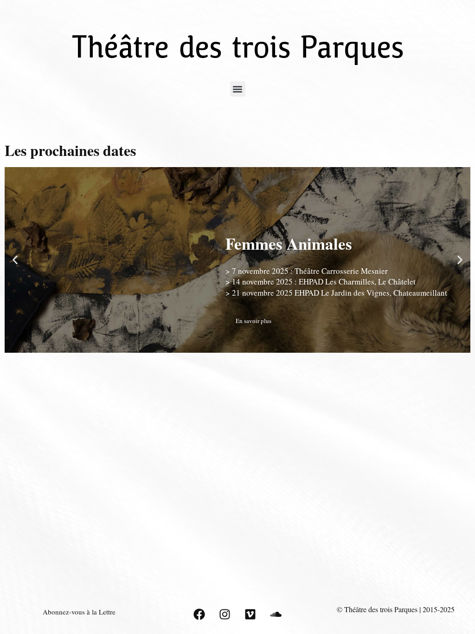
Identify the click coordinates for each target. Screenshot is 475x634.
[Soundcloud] (275, 614)
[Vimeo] (250, 614)
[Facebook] (199, 614)
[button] (237, 89)
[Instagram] (224, 614)
